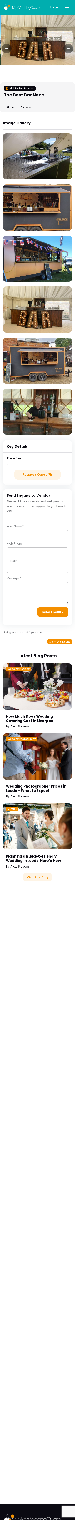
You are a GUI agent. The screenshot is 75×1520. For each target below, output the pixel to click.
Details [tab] (25, 107)
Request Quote (35, 474)
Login (54, 7)
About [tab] (11, 107)
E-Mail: (12, 561)
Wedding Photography (22, 738)
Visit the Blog (37, 877)
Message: (14, 578)
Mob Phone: (16, 543)
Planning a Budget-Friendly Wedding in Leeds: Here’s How (33, 858)
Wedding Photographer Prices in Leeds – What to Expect (36, 788)
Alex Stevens (20, 726)
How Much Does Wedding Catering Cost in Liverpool (30, 718)
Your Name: (15, 526)
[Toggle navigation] (67, 7)
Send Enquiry (52, 612)
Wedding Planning (19, 669)
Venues (12, 808)
